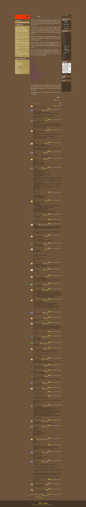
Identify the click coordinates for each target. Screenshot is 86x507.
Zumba (65, 47)
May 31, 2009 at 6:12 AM (55, 479)
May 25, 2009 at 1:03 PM (55, 382)
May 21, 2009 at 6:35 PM (55, 235)
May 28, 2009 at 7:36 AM (55, 420)
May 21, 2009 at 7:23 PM (55, 243)
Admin (20, 33)
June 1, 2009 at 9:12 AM (55, 494)
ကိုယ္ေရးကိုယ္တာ (18, 62)
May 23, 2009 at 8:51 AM (55, 342)
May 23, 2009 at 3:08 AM (55, 331)
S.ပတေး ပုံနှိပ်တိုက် (22, 27)
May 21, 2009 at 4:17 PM (55, 214)
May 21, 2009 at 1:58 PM (55, 200)
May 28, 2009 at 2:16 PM (55, 425)
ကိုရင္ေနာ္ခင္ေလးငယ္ (44, 224)
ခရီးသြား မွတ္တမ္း (18, 63)
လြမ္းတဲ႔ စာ (17, 69)
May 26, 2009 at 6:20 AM (55, 391)
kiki (47, 120)
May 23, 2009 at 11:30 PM (55, 358)
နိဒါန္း (16, 67)
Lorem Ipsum (21, 40)
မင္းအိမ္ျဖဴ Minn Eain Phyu (43, 439)
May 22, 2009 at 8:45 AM (55, 299)
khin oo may (58, 106)
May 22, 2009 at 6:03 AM (55, 275)
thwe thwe (46, 348)
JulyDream (46, 284)
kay (47, 276)
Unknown (46, 263)
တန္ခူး (47, 236)
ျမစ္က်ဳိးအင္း (46, 383)
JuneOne (46, 244)
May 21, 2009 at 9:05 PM (55, 262)
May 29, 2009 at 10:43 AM (55, 451)
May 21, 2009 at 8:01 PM (55, 248)
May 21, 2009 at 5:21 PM (55, 219)
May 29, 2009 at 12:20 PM (55, 460)
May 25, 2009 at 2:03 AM (55, 375)
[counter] (64, 78)
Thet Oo (46, 365)
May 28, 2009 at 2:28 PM (55, 438)
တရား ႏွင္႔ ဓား (67, 46)
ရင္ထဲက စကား (17, 68)
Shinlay (46, 159)
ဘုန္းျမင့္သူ (45, 289)
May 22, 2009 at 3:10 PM (55, 317)
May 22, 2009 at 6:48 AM (55, 288)
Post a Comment (46, 495)
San (47, 201)
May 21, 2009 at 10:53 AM (55, 151)
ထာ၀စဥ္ (38, 16)
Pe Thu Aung (45, 359)
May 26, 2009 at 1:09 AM (55, 387)
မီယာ (47, 376)
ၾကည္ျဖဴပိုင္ (45, 323)
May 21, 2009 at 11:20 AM (55, 158)
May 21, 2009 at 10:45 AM (55, 142)
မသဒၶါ (39, 32)
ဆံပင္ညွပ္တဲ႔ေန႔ (66, 49)
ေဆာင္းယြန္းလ (45, 343)
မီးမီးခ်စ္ (46, 318)
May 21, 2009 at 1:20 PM (55, 192)
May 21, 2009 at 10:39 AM (55, 109)
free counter (64, 73)
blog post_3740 (23, 28)
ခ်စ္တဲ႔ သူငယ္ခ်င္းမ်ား (18, 64)
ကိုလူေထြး (46, 110)
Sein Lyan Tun (45, 168)
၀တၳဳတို (16, 60)
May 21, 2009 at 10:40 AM (55, 119)
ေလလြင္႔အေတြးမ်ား (19, 72)
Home (36, 494)
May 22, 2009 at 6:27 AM (55, 283)
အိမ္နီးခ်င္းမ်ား (66, 52)
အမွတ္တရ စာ (17, 71)
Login (68, 15)
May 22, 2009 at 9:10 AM (55, 311)
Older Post (40, 494)
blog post (16, 46)
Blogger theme (35, 504)
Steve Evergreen (45, 421)
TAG (16, 61)
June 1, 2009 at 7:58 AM (55, 489)
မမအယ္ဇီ (40, 27)
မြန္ (47, 484)
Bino (47, 249)
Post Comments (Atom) (39, 497)
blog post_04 (17, 41)
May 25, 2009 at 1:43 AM (55, 370)
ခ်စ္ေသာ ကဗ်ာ (18, 65)
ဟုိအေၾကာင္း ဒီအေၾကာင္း (21, 70)
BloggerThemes (41, 504)
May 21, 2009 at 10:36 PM (55, 269)
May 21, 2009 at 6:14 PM (55, 223)
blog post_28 (17, 51)
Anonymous (21, 45)
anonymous (46, 300)
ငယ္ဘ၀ (16, 66)
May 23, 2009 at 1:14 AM (55, 322)
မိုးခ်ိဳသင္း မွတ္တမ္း (43, 503)
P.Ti (47, 143)
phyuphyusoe (46, 336)
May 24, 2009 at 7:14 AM (55, 364)
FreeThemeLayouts (50, 504)
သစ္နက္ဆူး (46, 152)
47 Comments (57, 100)
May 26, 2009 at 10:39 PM (55, 405)
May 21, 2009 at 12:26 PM (55, 167)
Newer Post (32, 494)
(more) (27, 31)
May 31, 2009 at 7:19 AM (55, 483)
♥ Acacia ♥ (46, 215)
